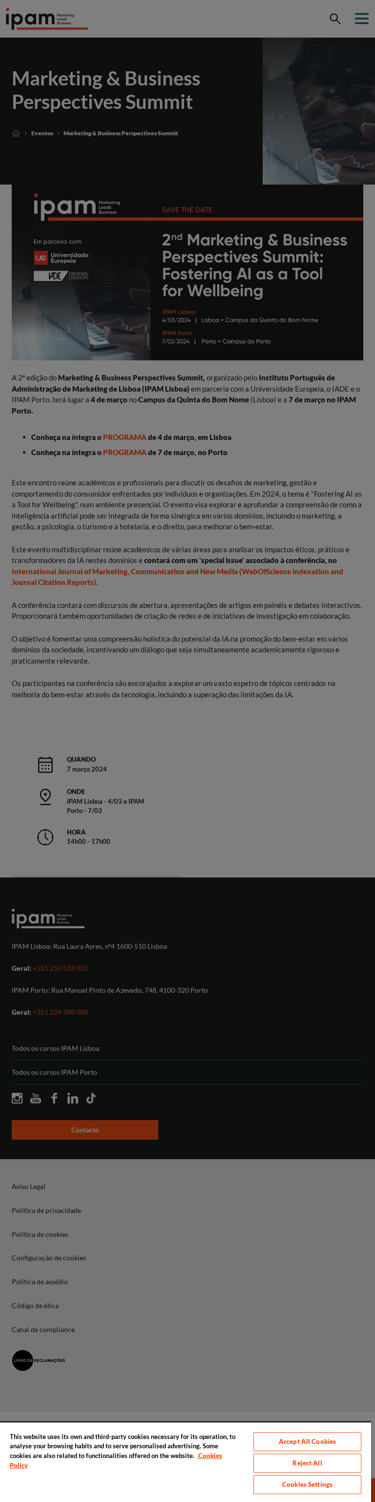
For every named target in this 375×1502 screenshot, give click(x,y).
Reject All (307, 1463)
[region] (185, 1461)
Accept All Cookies (307, 1441)
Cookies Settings (307, 1484)
